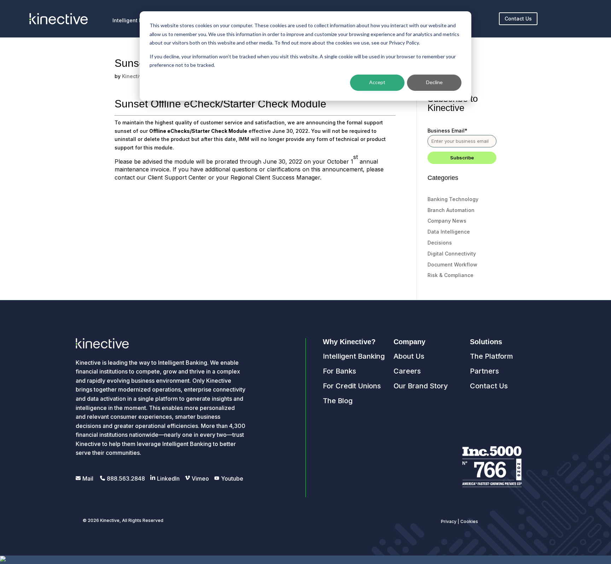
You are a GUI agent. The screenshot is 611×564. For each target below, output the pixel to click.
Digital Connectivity (451, 254)
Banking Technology (452, 199)
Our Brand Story (421, 386)
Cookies (469, 521)
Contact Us (518, 19)
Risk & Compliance (450, 275)
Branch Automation (451, 210)
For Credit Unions (352, 386)
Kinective (133, 76)
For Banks (339, 371)
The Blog (338, 400)
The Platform (491, 356)
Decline (434, 82)
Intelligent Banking (354, 356)
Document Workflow (452, 265)
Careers (407, 371)
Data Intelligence (448, 232)
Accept (377, 82)
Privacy (448, 521)
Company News (446, 221)
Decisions (439, 243)
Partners (484, 371)
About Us (409, 356)
